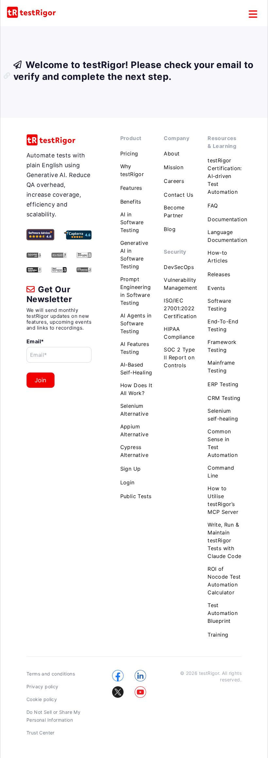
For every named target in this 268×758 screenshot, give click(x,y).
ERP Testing (223, 384)
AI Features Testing (134, 348)
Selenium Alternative (134, 410)
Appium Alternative (134, 430)
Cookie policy (41, 699)
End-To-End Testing (223, 325)
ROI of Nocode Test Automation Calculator (224, 581)
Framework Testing (222, 346)
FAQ (213, 205)
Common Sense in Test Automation (223, 443)
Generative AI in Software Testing (134, 255)
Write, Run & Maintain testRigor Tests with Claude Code (224, 540)
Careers (174, 181)
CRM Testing (224, 398)
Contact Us (178, 194)
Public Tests (136, 496)
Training (218, 634)
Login (127, 482)
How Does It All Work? (136, 389)
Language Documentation (227, 236)
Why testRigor (132, 170)
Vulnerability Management (180, 284)
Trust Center (40, 732)
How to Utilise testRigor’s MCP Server (223, 500)
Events (216, 288)
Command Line (221, 471)
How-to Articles (217, 256)
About (171, 153)
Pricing (129, 153)
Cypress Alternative (134, 451)
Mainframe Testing (221, 366)
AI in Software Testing (132, 222)
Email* (35, 341)
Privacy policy (42, 686)
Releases (219, 274)
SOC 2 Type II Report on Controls (179, 357)
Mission (173, 167)
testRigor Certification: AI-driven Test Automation (225, 176)
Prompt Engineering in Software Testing (135, 291)
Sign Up (130, 468)
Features (131, 188)
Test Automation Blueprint (223, 613)
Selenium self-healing (223, 414)
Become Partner (174, 211)
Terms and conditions (50, 674)
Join (40, 380)
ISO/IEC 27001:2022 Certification (180, 308)
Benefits (130, 201)
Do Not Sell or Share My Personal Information (53, 716)
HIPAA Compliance (179, 333)
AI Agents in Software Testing (136, 323)
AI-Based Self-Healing (136, 368)
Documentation (227, 219)
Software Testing (219, 305)
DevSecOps (179, 267)
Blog (170, 229)
